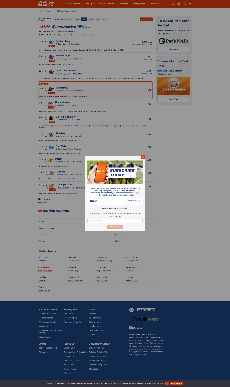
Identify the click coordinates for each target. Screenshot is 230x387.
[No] (227, 383)
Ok (167, 383)
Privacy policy (176, 383)
